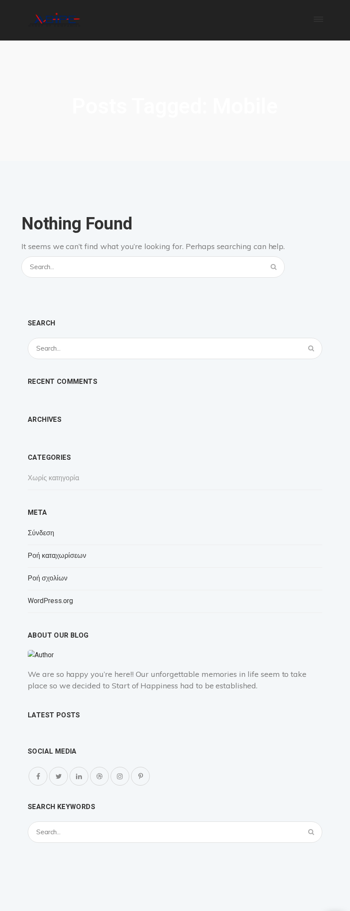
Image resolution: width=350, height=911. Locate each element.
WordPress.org (50, 601)
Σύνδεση (41, 533)
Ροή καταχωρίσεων (57, 556)
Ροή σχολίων (47, 578)
